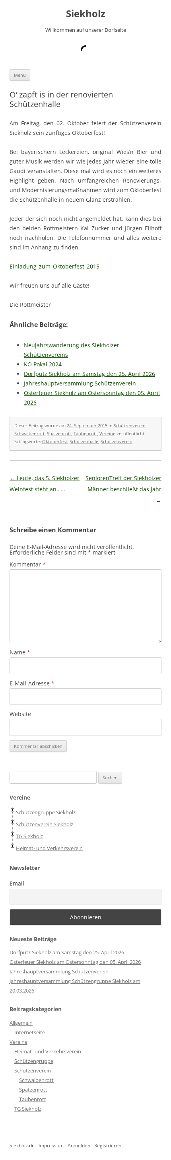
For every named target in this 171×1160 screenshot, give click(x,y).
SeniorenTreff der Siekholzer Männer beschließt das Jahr (123, 489)
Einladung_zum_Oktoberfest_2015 (54, 266)
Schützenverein (130, 425)
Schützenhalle (84, 441)
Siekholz (85, 13)
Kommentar (28, 564)
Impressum (51, 1145)
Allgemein (21, 1022)
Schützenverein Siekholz (44, 824)
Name (20, 652)
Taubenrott (85, 433)
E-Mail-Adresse (32, 683)
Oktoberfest (54, 441)
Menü (20, 75)
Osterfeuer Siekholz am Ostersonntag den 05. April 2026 (75, 961)
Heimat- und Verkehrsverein (49, 848)
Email (17, 883)
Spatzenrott (59, 433)
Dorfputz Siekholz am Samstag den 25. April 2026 (67, 952)
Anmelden (79, 1145)
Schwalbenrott (29, 433)
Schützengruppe (33, 1061)
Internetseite (29, 1032)
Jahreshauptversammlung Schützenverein (59, 971)
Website (20, 714)
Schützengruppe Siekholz (46, 812)
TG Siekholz (29, 836)
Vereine (107, 433)
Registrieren (107, 1145)
